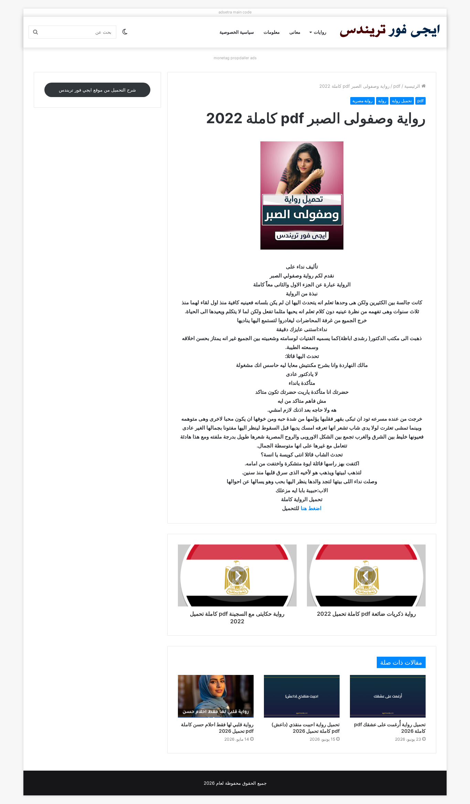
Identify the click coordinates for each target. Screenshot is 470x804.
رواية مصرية (362, 100)
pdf (396, 86)
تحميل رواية (402, 100)
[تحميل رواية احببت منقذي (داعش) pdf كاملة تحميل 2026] (302, 696)
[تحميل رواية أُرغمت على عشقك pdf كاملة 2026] (388, 696)
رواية (382, 100)
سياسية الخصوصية (237, 32)
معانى (294, 32)
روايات (320, 32)
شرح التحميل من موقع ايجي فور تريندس (97, 90)
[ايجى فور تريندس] (389, 32)
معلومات (272, 32)
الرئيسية (412, 86)
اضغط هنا (311, 508)
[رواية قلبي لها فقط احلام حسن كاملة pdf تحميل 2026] (216, 696)
